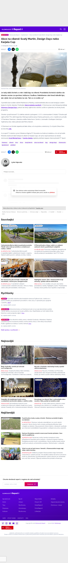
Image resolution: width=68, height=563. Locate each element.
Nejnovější (7, 340)
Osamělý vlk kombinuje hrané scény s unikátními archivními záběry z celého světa (16, 400)
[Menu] (64, 29)
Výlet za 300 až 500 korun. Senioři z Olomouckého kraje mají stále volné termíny (42, 449)
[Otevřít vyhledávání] (61, 29)
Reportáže (38, 499)
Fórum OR (38, 502)
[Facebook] (2, 523)
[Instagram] (6, 523)
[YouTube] (13, 523)
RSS (27, 518)
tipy (46, 142)
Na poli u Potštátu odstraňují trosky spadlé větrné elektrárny (49, 367)
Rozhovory (22, 511)
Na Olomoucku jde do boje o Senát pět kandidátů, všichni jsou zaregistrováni (14, 280)
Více (22, 313)
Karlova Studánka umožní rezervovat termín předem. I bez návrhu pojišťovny (42, 434)
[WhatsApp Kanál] (17, 523)
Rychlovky (7, 293)
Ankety (53, 499)
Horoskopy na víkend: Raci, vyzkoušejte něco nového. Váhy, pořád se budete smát (49, 400)
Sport (20, 499)
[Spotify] (9, 523)
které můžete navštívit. (33, 105)
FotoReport (39, 508)
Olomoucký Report (14, 35)
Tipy (3, 505)
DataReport (39, 505)
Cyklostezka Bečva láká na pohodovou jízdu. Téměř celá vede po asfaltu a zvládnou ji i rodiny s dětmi (16, 246)
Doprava (5, 508)
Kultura (4, 511)
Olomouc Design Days (9, 107)
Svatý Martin (28, 142)
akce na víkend (38, 142)
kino (16, 142)
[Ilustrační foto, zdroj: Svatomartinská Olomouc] (34, 69)
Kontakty (21, 518)
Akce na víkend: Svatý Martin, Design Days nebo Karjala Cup (45, 35)
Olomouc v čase (56, 505)
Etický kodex (12, 518)
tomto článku (28, 138)
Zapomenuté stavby (58, 502)
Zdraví (21, 502)
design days (53, 142)
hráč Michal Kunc (15, 138)
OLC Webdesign (56, 523)
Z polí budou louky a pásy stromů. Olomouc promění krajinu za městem (42, 419)
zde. (10, 129)
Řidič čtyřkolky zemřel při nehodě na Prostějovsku (12, 367)
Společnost (24, 35)
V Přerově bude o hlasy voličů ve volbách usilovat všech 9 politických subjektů (48, 246)
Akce (21, 142)
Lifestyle (38, 511)
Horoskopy (22, 508)
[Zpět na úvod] (12, 29)
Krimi (4, 502)
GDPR (4, 518)
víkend (11, 142)
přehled (13, 145)
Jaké (8, 302)
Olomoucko (62, 142)
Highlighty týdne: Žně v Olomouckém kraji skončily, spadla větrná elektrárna (48, 280)
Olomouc (4, 142)
